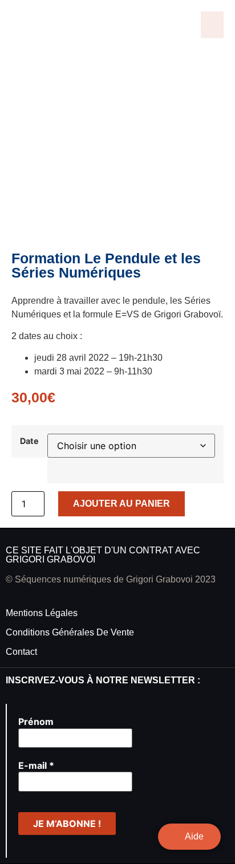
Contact (21, 652)
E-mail (36, 765)
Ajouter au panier (121, 503)
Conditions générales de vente (70, 632)
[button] (212, 24)
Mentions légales (42, 613)
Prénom (36, 721)
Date (29, 441)
